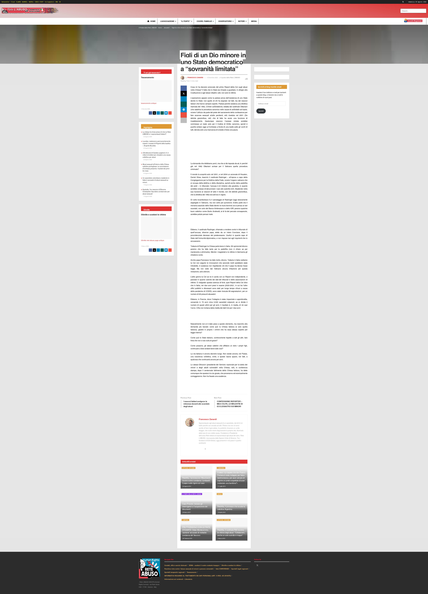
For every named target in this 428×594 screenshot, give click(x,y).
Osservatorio (225, 21)
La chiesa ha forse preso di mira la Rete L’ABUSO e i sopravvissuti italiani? (157, 133)
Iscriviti (261, 111)
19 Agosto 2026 (147, 185)
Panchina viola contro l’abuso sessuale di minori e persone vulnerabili (188, 569)
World (219, 494)
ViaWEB (18, 2)
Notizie (241, 21)
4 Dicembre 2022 (212, 77)
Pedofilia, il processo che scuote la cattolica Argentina (231, 507)
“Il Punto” (185, 21)
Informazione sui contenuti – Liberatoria (178, 579)
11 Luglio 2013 (221, 486)
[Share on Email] (184, 115)
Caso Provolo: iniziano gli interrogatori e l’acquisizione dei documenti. (194, 506)
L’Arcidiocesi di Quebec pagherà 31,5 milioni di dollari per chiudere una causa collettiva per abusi (157, 155)
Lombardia (221, 468)
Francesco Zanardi (195, 77)
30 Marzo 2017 (186, 512)
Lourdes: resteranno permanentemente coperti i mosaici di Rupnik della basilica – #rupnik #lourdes (156, 143)
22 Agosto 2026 (147, 136)
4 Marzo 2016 (221, 538)
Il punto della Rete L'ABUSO (230, 77)
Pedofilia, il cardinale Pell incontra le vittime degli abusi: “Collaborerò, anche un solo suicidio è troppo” (231, 532)
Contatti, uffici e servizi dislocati (175, 565)
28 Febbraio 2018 (187, 538)
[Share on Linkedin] (184, 99)
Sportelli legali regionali (239, 569)
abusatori (167, 28)
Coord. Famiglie (204, 21)
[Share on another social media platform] (184, 120)
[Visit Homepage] (31, 10)
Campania (185, 520)
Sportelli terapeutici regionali (174, 572)
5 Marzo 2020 (145, 246)
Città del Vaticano (188, 468)
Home (152, 21)
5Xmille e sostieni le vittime (153, 214)
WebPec (31, 2)
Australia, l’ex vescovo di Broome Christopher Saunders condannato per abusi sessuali (156, 191)
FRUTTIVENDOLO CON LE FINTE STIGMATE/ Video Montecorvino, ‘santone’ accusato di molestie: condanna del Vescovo (196, 531)
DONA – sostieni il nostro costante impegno (204, 565)
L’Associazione (167, 21)
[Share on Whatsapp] (184, 104)
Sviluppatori (49, 2)
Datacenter (5, 2)
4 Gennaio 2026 (145, 109)
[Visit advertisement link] (104, 11)
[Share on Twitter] (184, 93)
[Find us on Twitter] (403, 2)
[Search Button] (424, 11)
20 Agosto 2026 (147, 173)
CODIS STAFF (39, 2)
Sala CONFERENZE (222, 569)
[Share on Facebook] (184, 88)
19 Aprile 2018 (221, 512)
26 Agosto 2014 (186, 486)
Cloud (13, 2)
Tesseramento (147, 77)
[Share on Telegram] (184, 109)
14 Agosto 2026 (147, 196)
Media (254, 21)
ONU (57, 2)
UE (60, 2)
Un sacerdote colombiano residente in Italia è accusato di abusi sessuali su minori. (156, 180)
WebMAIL (25, 2)
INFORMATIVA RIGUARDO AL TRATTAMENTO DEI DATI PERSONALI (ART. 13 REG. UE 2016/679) (197, 576)
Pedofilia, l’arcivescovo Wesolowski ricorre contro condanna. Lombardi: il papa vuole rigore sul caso (196, 480)
